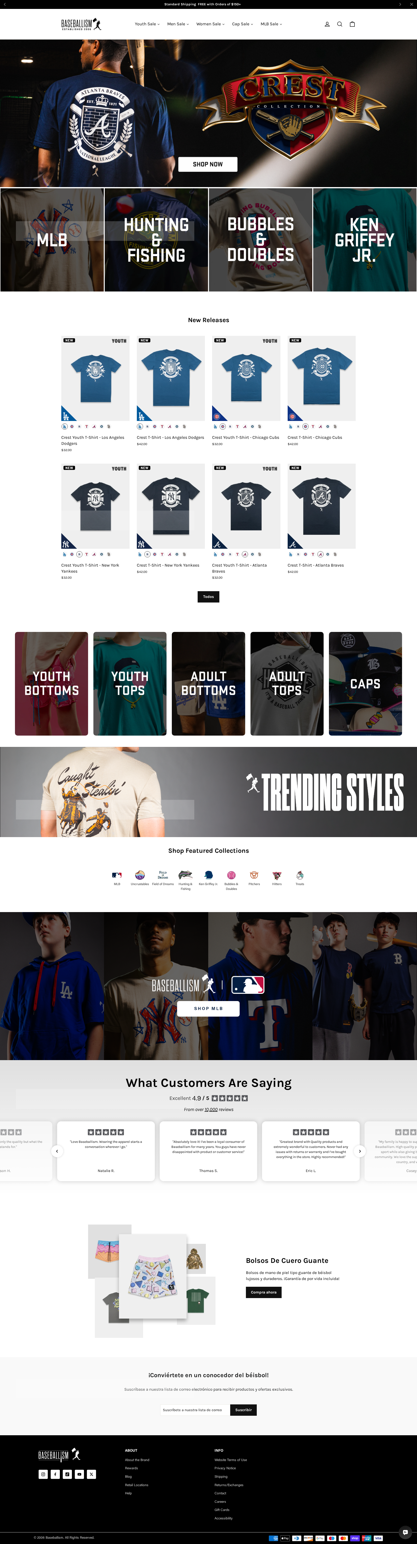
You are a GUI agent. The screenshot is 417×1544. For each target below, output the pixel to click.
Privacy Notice (225, 1468)
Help (128, 1493)
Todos (208, 596)
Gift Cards (222, 1510)
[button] (57, 1151)
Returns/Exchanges (229, 1485)
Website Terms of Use (231, 1460)
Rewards (131, 1468)
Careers (220, 1502)
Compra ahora (264, 1292)
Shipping (221, 1477)
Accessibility (224, 1518)
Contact (220, 1493)
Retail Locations (136, 1485)
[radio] (65, 426)
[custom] (43, 1474)
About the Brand (137, 1460)
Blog (128, 1477)
